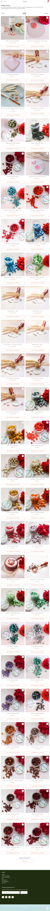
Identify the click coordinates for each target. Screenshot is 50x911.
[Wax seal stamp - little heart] (37, 95)
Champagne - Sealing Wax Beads (37, 479)
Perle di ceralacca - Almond (37, 747)
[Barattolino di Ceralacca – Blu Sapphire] (37, 230)
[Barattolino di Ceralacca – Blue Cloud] (13, 197)
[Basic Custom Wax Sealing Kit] (13, 28)
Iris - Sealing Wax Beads (13, 680)
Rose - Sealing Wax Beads (12, 546)
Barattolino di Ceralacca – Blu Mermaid (12, 277)
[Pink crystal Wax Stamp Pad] (13, 61)
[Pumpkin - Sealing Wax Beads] (13, 734)
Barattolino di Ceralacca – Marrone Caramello (13, 780)
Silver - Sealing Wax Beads (37, 412)
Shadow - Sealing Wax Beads (37, 143)
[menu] (1, 1)
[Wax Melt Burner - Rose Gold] (13, 566)
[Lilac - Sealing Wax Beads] (37, 533)
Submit (24, 892)
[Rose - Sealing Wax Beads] (13, 533)
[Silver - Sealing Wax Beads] (37, 399)
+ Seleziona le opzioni (13, 46)
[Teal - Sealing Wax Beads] (13, 633)
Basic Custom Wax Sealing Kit (12, 41)
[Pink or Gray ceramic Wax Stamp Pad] (37, 163)
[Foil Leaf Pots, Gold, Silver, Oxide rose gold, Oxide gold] (13, 95)
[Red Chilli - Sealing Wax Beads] (13, 230)
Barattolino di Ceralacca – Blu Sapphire (37, 243)
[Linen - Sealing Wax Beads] (13, 466)
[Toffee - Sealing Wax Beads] (37, 767)
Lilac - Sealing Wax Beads (37, 546)
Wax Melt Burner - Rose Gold (13, 579)
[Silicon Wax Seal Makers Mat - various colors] (37, 28)
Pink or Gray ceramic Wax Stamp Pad (37, 176)
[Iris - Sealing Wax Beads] (13, 667)
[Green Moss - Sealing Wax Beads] (13, 130)
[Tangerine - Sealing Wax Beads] (37, 499)
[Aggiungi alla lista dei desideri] (23, 18)
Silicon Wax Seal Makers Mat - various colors (37, 41)
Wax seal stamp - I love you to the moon (13, 344)
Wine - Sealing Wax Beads (12, 176)
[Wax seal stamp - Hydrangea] (13, 365)
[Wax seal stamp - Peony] (13, 298)
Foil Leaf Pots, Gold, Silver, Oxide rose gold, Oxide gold (12, 109)
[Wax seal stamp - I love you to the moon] (13, 331)
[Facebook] (3, 897)
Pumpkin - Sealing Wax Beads (12, 747)
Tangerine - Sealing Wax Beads (37, 512)
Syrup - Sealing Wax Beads (37, 814)
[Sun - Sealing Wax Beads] (13, 432)
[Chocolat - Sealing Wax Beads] (13, 801)
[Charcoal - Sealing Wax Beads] (37, 700)
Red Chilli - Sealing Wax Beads (12, 243)
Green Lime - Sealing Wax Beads (37, 277)
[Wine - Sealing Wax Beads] (13, 163)
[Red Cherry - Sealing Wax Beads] (37, 197)
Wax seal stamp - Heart (37, 344)
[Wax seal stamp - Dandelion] (37, 61)
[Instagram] (6, 897)
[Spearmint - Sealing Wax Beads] (13, 600)
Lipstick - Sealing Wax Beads (37, 847)
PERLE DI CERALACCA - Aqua (37, 680)
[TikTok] (13, 897)
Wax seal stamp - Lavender (37, 378)
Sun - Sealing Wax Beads (12, 445)
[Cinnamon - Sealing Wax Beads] (13, 834)
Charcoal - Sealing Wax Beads (37, 713)
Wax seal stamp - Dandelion (37, 74)
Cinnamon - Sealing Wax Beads (12, 847)
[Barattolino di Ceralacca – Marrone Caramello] (13, 767)
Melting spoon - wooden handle (37, 579)
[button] (23, 13)
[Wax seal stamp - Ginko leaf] (13, 399)
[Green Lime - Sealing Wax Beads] (37, 264)
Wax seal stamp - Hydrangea (12, 378)
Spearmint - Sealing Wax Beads (12, 613)
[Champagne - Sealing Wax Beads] (37, 466)
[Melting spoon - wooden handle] (37, 566)
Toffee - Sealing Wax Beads (37, 780)
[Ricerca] (5, 1)
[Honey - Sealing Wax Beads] (13, 499)
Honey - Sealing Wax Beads (13, 512)
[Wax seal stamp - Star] (37, 298)
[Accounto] (45, 1)
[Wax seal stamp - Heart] (37, 331)
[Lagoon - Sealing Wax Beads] (37, 600)
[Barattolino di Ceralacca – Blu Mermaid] (13, 264)
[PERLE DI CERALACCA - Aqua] (37, 667)
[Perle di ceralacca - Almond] (37, 734)
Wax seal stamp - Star (37, 311)
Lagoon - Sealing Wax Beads (37, 613)
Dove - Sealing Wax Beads (37, 646)
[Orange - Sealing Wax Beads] (37, 432)
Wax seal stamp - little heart (37, 108)
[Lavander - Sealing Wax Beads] (13, 700)
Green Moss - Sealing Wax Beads (13, 143)
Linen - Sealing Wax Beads (12, 479)
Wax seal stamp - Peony (13, 311)
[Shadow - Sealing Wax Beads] (37, 130)
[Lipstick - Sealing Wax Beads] (37, 834)
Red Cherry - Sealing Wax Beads (37, 210)
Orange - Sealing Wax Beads (37, 445)
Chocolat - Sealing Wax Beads (12, 814)
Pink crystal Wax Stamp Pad (13, 74)
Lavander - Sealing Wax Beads (12, 713)
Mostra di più (25, 861)
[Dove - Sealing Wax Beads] (37, 633)
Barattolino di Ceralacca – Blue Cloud (12, 210)
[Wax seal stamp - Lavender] (37, 365)
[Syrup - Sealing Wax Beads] (37, 801)
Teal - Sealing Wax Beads (12, 646)
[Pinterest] (9, 897)
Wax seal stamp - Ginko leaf (12, 412)
